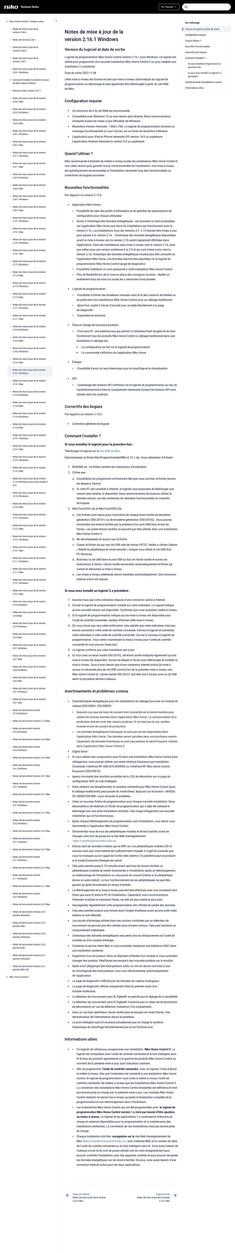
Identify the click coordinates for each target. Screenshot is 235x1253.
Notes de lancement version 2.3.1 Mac (31, 849)
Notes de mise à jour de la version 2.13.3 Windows (29, 494)
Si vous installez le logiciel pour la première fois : (204, 65)
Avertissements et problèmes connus (203, 82)
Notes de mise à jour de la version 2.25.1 (25, 60)
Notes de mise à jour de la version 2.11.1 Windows (29, 560)
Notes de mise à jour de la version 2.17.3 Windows (29, 263)
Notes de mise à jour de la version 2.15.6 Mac (29, 404)
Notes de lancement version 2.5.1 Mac (31, 794)
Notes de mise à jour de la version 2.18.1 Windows (29, 241)
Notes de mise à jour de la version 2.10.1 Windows (29, 581)
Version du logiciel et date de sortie (202, 29)
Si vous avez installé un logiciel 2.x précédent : (204, 75)
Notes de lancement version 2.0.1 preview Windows (29, 957)
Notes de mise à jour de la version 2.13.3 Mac (29, 505)
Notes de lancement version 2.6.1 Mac (31, 776)
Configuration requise (195, 35)
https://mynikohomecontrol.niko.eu (104, 1141)
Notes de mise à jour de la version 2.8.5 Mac (29, 679)
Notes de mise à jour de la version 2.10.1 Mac (29, 592)
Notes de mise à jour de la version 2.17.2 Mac (29, 295)
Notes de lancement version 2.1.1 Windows (26, 877)
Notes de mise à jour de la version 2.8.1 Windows (29, 690)
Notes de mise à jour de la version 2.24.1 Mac (29, 100)
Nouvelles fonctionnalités (197, 46)
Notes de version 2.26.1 (24, 39)
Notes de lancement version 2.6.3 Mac (31, 739)
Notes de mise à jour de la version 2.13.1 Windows (29, 516)
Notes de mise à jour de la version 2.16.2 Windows (29, 350)
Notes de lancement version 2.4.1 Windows (26, 803)
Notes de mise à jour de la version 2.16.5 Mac (29, 339)
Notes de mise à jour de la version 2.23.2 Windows (29, 111)
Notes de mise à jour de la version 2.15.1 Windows (29, 437)
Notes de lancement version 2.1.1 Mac (31, 886)
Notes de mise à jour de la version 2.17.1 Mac (29, 317)
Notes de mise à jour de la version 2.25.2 (25, 49)
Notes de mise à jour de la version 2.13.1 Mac (29, 527)
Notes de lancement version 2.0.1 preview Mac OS (29, 968)
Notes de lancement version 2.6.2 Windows (26, 749)
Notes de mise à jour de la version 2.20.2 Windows (29, 176)
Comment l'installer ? (195, 58)
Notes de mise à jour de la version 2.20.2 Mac (29, 187)
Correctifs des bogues (196, 52)
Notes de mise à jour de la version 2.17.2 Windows (29, 285)
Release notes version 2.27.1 (27, 90)
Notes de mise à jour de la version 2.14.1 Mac (29, 469)
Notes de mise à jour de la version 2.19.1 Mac (29, 230)
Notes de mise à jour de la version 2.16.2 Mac (29, 361)
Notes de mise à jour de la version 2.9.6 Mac (29, 614)
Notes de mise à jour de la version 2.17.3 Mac (29, 274)
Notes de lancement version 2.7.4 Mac (31, 721)
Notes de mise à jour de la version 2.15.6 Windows (29, 393)
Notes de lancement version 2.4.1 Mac (31, 812)
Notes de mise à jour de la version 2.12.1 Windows (29, 538)
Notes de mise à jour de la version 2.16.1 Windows (29, 372)
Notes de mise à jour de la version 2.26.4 (25, 31)
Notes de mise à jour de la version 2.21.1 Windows (29, 154)
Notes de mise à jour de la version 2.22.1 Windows (29, 133)
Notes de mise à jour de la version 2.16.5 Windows (29, 328)
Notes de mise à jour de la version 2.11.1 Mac (29, 570)
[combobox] (206, 7)
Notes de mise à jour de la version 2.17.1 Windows (29, 306)
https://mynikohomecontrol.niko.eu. (95, 841)
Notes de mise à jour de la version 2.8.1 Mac (29, 701)
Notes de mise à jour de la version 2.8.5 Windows (29, 668)
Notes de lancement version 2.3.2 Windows (26, 822)
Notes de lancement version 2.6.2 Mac (31, 757)
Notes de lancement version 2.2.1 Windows (26, 859)
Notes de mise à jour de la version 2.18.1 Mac (29, 252)
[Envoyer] (186, 7)
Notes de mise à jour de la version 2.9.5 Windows (29, 625)
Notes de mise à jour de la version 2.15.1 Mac (29, 448)
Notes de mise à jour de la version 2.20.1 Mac (29, 209)
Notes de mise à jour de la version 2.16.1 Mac (29, 382)
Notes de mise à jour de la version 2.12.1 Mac (29, 549)
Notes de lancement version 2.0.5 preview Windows (29, 913)
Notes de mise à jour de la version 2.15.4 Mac (29, 426)
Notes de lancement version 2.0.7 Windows (26, 895)
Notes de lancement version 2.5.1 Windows (26, 785)
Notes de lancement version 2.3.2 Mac (31, 831)
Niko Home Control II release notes (26, 21)
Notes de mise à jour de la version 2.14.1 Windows (29, 459)
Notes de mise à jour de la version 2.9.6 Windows (29, 603)
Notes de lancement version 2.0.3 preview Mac (29, 946)
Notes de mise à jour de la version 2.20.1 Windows (29, 198)
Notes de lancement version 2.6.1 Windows (26, 767)
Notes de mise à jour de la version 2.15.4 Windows (29, 415)
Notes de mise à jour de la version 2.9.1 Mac (29, 657)
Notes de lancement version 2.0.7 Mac (31, 904)
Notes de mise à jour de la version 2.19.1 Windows (29, 219)
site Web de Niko (110, 451)
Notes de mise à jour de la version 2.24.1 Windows (29, 71)
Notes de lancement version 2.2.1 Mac (31, 867)
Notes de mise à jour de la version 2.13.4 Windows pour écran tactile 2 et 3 (30, 482)
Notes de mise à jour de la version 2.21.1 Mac (29, 165)
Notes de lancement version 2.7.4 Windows (26, 712)
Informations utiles (194, 88)
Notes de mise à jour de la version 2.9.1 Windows (29, 647)
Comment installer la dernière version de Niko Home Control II (31, 82)
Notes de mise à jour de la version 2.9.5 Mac (29, 636)
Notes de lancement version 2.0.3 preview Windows (29, 935)
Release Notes (30, 7)
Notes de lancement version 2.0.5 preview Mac (29, 924)
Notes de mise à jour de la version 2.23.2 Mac (29, 122)
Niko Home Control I (19, 977)
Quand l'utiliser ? (193, 40)
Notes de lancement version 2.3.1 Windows (26, 840)
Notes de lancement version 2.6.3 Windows (26, 730)
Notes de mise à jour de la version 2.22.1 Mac (29, 143)
